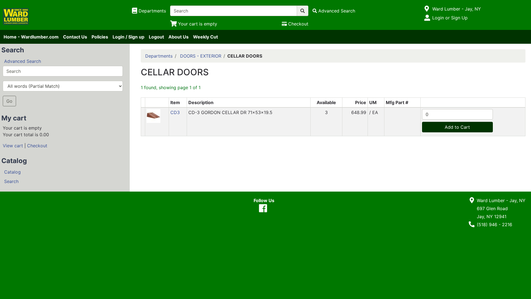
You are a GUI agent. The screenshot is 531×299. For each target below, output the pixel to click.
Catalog (12, 172)
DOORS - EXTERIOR (200, 56)
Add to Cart (457, 127)
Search (11, 181)
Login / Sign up (128, 37)
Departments (159, 56)
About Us (178, 37)
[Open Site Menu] (427, 9)
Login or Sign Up (450, 17)
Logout (156, 37)
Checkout (37, 145)
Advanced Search (22, 61)
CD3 (175, 112)
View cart (13, 145)
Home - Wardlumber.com (31, 37)
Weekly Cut (205, 37)
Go (9, 101)
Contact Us (75, 37)
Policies (100, 37)
